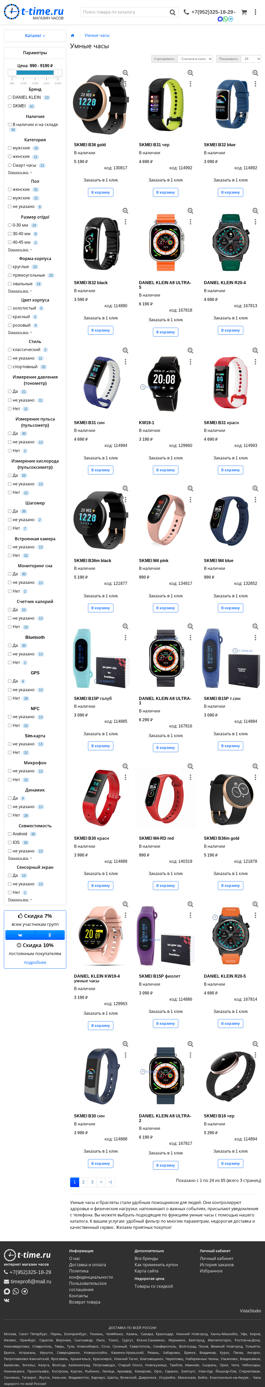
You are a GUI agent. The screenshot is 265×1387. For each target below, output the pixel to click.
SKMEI (23, 106)
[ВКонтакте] (8, 1300)
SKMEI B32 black (91, 283)
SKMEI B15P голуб (93, 698)
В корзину (100, 192)
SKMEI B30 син (89, 1116)
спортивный (29, 367)
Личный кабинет (216, 1258)
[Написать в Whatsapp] (17, 1291)
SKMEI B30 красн (91, 838)
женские (25, 156)
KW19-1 (146, 423)
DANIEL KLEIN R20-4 (225, 283)
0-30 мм (24, 225)
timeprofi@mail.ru (30, 1281)
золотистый (27, 308)
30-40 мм (24, 234)
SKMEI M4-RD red (156, 838)
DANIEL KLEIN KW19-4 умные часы (97, 978)
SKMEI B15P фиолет (159, 976)
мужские (25, 148)
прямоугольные (33, 275)
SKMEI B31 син (89, 423)
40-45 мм (24, 242)
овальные (26, 284)
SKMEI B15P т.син (222, 698)
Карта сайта (146, 1271)
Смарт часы (28, 165)
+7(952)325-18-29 (29, 1272)
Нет (20, 409)
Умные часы (97, 35)
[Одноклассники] (50, 935)
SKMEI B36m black (92, 560)
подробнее (35, 962)
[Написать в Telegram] (25, 1291)
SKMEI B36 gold (90, 145)
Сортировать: (164, 59)
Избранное (211, 1271)
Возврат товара (84, 1302)
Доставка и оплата (87, 1265)
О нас (74, 1258)
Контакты (78, 1296)
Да (19, 391)
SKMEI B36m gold (221, 838)
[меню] (255, 12)
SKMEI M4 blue (218, 560)
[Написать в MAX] (8, 1291)
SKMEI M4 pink (153, 560)
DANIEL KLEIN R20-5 (225, 976)
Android (24, 834)
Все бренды (146, 1258)
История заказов (217, 1265)
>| (110, 1182)
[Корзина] (244, 12)
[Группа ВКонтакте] (20, 935)
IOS (20, 842)
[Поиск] (173, 12)
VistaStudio (250, 1311)
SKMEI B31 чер (154, 145)
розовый (24, 325)
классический (29, 349)
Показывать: (228, 59)
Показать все (18, 172)
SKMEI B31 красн (221, 423)
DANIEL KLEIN (31, 97)
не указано (27, 206)
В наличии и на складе (34, 127)
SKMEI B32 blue (219, 145)
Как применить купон (156, 1265)
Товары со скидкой (154, 1286)
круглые (25, 266)
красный (24, 316)
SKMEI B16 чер (219, 1116)
